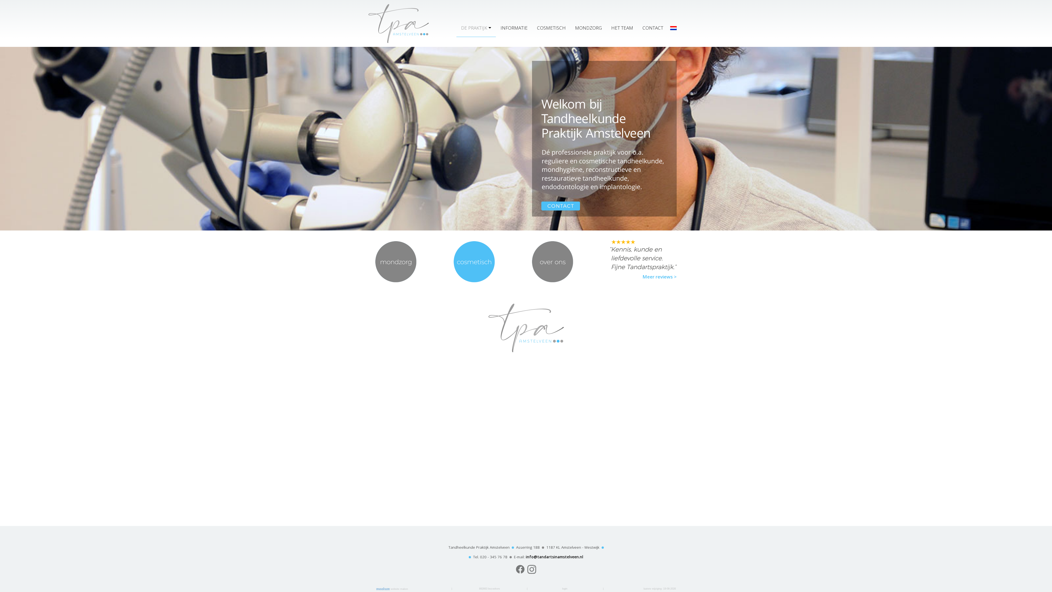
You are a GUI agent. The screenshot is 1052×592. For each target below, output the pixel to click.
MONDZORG (588, 28)
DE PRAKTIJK (474, 28)
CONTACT (652, 28)
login (564, 588)
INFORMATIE (514, 28)
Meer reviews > (659, 277)
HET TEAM (622, 28)
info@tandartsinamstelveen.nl (554, 556)
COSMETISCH (551, 28)
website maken (399, 589)
